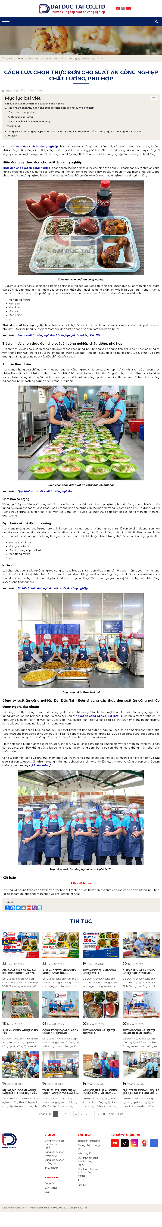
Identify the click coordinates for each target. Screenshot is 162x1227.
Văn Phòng (51, 1187)
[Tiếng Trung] (128, 8)
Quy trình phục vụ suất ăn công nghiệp (88, 1172)
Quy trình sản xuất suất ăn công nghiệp (88, 1161)
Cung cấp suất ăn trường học (54, 1162)
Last (120, 1114)
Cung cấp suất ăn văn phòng (54, 1154)
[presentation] (6, 40)
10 (98, 1114)
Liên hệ (82, 1185)
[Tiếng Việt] (117, 8)
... (92, 1114)
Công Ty (49, 1183)
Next (111, 1114)
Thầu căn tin (51, 1167)
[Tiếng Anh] (123, 8)
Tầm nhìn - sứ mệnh (89, 1140)
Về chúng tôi (85, 1153)
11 (104, 1114)
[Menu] (5, 21)
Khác (47, 1192)
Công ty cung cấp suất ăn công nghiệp (55, 1144)
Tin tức (81, 1180)
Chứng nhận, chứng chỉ (89, 1147)
